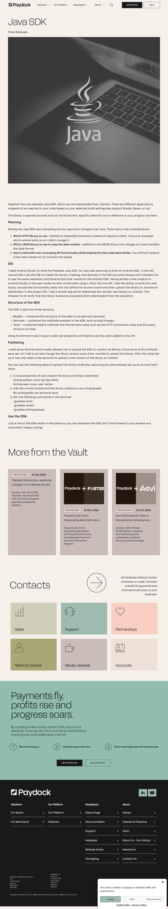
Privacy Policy (139, 905)
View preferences (153, 899)
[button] (162, 882)
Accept (110, 899)
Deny (132, 899)
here (154, 215)
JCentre (104, 204)
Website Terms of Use (69, 895)
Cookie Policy (123, 905)
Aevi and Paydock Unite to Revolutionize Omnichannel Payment (132, 520)
